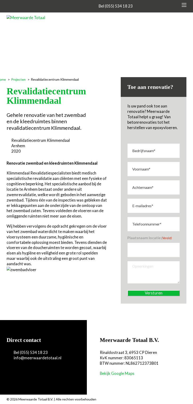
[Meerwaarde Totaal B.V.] (26, 17)
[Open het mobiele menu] (184, 5)
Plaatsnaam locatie (149, 237)
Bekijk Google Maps (117, 373)
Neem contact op (28, 372)
